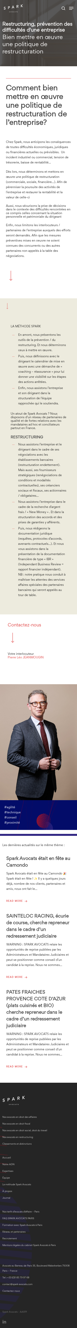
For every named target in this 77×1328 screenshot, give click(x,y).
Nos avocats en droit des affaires (19, 1117)
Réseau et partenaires (13, 1232)
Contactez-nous (24, 625)
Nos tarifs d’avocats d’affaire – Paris (20, 1212)
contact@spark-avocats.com (17, 1284)
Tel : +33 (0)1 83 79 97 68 (15, 1278)
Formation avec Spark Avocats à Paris (22, 1225)
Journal (6, 1198)
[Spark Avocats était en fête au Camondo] (38, 879)
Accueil (6, 1158)
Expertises (7, 1171)
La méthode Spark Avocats (16, 1185)
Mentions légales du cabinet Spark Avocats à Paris (29, 1245)
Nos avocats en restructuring (17, 1137)
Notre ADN (8, 1165)
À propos (7, 1191)
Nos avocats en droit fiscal (16, 1124)
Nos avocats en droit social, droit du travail (24, 1131)
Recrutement (9, 1239)
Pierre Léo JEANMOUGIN (26, 657)
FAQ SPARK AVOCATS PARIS (18, 1219)
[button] (71, 8)
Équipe (6, 1178)
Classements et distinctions (17, 1144)
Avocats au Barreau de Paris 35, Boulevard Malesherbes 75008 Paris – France (35, 1268)
